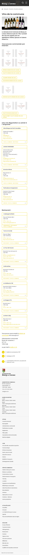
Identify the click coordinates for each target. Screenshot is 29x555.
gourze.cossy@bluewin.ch (9, 255)
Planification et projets (7, 428)
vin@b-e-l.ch (13, 347)
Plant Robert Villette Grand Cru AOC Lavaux (13, 116)
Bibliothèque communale (8, 485)
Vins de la (11, 9)
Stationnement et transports (8, 476)
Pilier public (5, 432)
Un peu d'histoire (6, 525)
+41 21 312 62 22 (7, 198)
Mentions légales (6, 437)
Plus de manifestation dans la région (10, 516)
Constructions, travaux (7, 474)
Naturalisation (5, 490)
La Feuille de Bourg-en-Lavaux (9, 512)
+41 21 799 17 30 (7, 307)
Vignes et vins (5, 536)
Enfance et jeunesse (7, 450)
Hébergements (5, 529)
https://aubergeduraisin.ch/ (9, 222)
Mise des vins (5, 543)
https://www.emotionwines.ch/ (10, 179)
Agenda (4, 514)
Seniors (4, 457)
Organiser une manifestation (9, 483)
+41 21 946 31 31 (7, 160)
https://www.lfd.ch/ (7, 138)
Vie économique (6, 447)
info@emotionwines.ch (8, 178)
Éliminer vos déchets (7, 472)
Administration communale (8, 426)
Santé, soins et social (7, 452)
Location (4, 481)
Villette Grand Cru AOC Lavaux (11, 73)
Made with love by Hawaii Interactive (7, 552)
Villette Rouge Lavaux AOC (10, 113)
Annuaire (4, 510)
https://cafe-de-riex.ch (8, 275)
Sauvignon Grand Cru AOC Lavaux (12, 80)
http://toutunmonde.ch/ (8, 239)
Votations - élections (7, 497)
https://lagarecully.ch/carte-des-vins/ (11, 324)
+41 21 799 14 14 (7, 238)
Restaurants (5, 531)
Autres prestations (6, 499)
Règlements (5, 430)
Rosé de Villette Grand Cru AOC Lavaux (13, 96)
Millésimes (4, 540)
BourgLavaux (9, 3)
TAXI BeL (4, 478)
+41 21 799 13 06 (7, 273)
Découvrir (6, 9)
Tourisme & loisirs (6, 527)
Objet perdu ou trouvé (7, 494)
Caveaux (4, 534)
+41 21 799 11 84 (7, 290)
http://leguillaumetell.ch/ (8, 292)
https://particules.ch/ (8, 199)
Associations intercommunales (9, 435)
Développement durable (7, 461)
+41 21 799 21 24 (7, 323)
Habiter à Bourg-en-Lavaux (8, 469)
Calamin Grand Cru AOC (9, 77)
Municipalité (5, 423)
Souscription (5, 545)
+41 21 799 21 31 (7, 221)
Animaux (4, 492)
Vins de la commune (7, 538)
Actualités (4, 507)
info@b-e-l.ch (5, 391)
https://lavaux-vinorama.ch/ (9, 161)
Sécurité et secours (6, 454)
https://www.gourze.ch (8, 258)
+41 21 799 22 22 (7, 137)
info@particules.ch (7, 196)
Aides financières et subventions (9, 488)
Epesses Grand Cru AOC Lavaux (11, 70)
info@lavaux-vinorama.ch (9, 158)
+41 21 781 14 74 (7, 256)
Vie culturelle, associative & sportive (10, 445)
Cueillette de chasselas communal (10, 547)
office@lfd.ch (6, 135)
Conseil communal (6, 421)
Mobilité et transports (7, 459)
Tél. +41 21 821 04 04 (7, 389)
